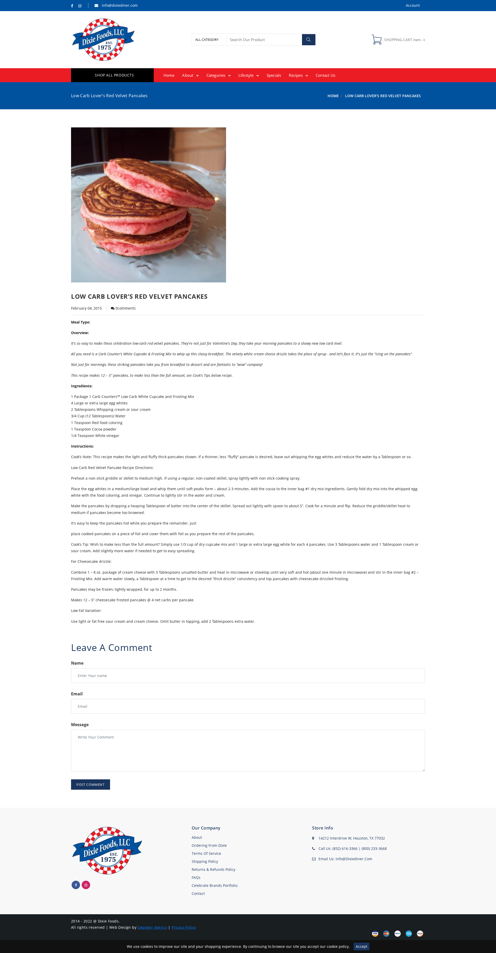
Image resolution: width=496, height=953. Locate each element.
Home (333, 95)
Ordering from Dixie (209, 845)
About (197, 837)
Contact (198, 893)
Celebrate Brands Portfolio (214, 885)
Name (77, 663)
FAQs (196, 877)
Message (80, 724)
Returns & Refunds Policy (213, 869)
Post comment (90, 784)
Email (77, 694)
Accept (361, 946)
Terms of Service (206, 853)
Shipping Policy (205, 861)
